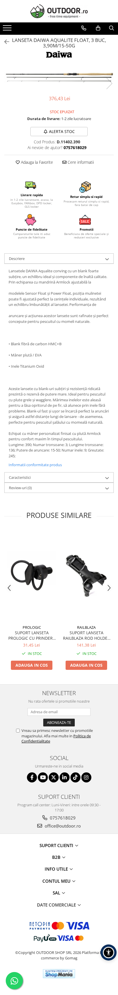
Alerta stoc (62, 131)
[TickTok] (75, 777)
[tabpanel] (59, 77)
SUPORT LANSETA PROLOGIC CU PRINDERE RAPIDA (31, 635)
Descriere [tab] (17, 258)
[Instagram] (86, 777)
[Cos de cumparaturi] (98, 28)
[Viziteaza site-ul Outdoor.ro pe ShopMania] (59, 973)
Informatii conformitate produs (35, 464)
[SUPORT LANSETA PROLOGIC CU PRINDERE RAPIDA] (31, 575)
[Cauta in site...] (111, 28)
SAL (57, 893)
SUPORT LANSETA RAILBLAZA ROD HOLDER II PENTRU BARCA (86, 635)
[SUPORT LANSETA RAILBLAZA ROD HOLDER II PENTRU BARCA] (86, 575)
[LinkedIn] (65, 777)
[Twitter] (54, 777)
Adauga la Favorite (36, 162)
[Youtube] (43, 777)
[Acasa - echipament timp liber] (59, 11)
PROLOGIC (32, 627)
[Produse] (8, 29)
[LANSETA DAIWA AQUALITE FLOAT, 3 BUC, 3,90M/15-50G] (59, 77)
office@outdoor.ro (62, 826)
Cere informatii (80, 162)
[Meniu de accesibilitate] (109, 952)
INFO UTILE (57, 869)
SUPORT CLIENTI (57, 845)
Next (109, 83)
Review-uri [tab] (20, 487)
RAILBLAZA (86, 627)
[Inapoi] (4, 42)
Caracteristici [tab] (20, 477)
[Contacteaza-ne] (83, 28)
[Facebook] (32, 777)
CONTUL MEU (57, 881)
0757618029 (62, 818)
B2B (57, 857)
